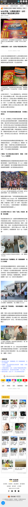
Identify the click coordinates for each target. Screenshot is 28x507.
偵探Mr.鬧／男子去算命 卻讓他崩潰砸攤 (22, 454)
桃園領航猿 (20, 385)
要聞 (8, 3)
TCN (27, 6)
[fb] (8, 491)
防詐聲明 (5, 483)
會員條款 (9, 486)
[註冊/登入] (26, 1)
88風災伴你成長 (14, 6)
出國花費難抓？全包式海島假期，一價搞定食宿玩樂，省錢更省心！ (22, 443)
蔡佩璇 (8, 385)
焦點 (2, 3)
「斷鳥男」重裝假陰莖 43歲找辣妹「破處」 (5, 443)
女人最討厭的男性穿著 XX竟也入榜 (7, 432)
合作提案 (19, 486)
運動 (19, 3)
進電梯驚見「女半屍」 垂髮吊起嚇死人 (22, 418)
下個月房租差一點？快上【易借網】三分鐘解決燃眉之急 (5, 418)
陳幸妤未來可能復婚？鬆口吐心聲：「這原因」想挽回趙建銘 (14, 454)
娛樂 (15, 3)
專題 (12, 3)
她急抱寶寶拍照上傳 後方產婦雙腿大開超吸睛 (14, 418)
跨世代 (21, 6)
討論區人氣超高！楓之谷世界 (22, 407)
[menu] (27, 3)
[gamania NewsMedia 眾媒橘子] (14, 497)
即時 (5, 3)
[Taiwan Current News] (18, 1)
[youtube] (18, 491)
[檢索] (24, 1)
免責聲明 (10, 483)
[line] (15, 491)
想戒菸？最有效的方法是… (5, 406)
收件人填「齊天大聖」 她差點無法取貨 (20, 469)
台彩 (3, 385)
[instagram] (12, 491)
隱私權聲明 (16, 483)
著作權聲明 (22, 483)
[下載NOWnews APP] (21, 1)
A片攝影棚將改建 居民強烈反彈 (14, 407)
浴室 (14, 385)
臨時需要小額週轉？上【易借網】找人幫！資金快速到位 (20, 432)
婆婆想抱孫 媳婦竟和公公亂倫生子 (7, 469)
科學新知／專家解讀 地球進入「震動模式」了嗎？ (14, 443)
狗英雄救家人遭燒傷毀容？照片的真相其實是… (5, 455)
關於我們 (14, 486)
